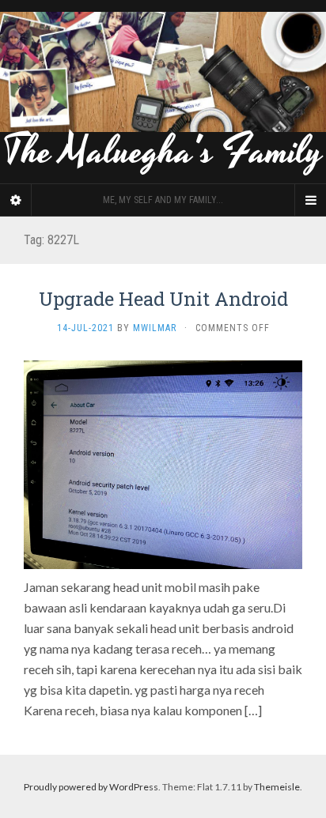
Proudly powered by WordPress (91, 787)
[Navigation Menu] (310, 200)
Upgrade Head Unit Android (163, 298)
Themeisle (277, 787)
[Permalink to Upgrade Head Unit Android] (163, 462)
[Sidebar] (16, 200)
